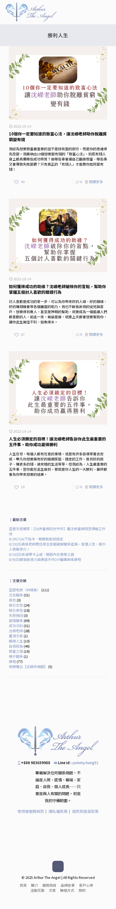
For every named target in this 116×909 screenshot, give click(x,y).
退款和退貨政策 (85, 811)
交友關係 (16, 594)
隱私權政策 (58, 811)
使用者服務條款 (31, 811)
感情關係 (16, 620)
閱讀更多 (96, 181)
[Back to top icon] (58, 866)
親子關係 (16, 656)
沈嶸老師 (16, 630)
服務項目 (49, 885)
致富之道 (16, 651)
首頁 (23, 885)
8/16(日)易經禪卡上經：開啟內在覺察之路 (41, 554)
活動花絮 (37, 890)
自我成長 (16, 646)
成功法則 (16, 625)
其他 (12, 600)
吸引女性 (16, 605)
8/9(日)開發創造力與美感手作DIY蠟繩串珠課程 (45, 559)
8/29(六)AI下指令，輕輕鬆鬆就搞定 (36, 538)
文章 (52, 890)
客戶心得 (86, 885)
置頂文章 (16, 635)
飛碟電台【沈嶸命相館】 (28, 666)
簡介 (34, 885)
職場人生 (16, 641)
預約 (82, 890)
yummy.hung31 (85, 762)
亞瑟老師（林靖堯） (24, 589)
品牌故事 (68, 885)
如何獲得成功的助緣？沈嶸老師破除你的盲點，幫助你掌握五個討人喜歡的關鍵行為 (57, 289)
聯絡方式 (67, 890)
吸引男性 (16, 610)
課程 (12, 661)
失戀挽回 (16, 615)
